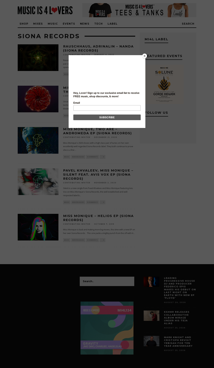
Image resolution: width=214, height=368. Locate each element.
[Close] (144, 56)
